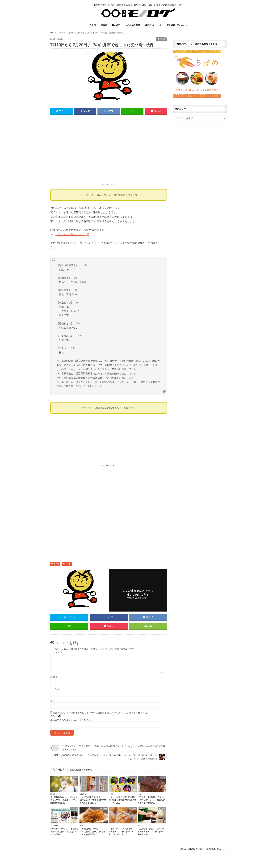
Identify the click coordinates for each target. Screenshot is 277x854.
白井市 (93, 25)
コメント (56, 652)
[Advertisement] (108, 152)
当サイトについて (153, 25)
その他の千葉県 (132, 25)
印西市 (104, 25)
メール (55, 689)
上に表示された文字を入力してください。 (71, 719)
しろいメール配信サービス (70, 234)
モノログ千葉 (202, 849)
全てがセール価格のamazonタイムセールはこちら (109, 407)
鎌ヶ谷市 (116, 25)
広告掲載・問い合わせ (177, 25)
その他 (56, 563)
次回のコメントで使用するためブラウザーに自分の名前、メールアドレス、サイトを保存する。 (101, 712)
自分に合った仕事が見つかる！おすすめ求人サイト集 (109, 194)
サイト (53, 701)
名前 (54, 677)
